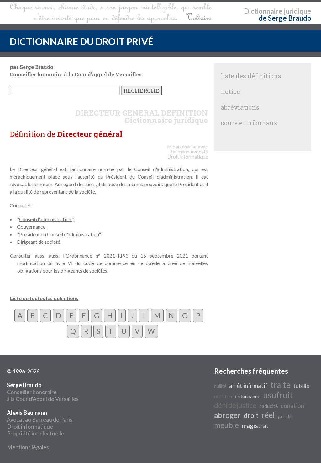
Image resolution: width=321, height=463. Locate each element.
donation (292, 405)
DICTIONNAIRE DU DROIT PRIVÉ (81, 41)
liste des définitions (251, 76)
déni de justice (235, 405)
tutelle (301, 385)
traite (281, 385)
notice (230, 91)
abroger (227, 414)
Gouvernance (31, 227)
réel (268, 414)
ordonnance (247, 396)
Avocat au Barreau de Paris (39, 419)
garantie (284, 416)
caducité (268, 406)
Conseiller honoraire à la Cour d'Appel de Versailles (43, 392)
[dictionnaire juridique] (111, 12)
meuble (226, 424)
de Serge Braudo (285, 18)
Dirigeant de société (38, 242)
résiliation (223, 396)
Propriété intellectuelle (35, 433)
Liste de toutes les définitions (44, 298)
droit (251, 415)
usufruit (278, 395)
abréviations (240, 107)
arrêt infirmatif (248, 385)
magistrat (255, 425)
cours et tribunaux (249, 123)
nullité (220, 386)
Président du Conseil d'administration (59, 234)
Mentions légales (28, 447)
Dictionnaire (263, 11)
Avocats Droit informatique (187, 153)
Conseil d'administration (45, 219)
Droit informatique (30, 426)
